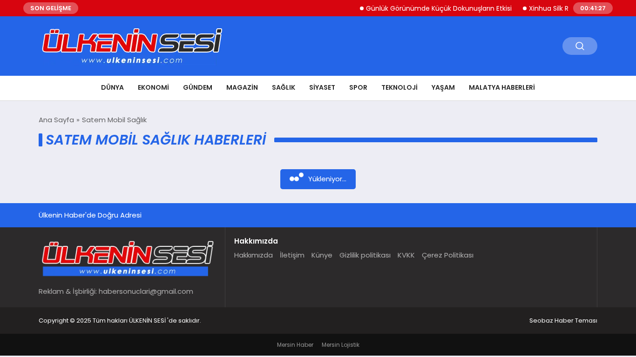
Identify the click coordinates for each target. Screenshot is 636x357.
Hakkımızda (253, 255)
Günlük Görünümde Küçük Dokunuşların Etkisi (434, 8)
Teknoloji (399, 87)
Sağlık (283, 87)
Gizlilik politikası (365, 255)
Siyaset (322, 87)
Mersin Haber (295, 345)
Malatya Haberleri (502, 87)
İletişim (292, 255)
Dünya (112, 87)
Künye (321, 255)
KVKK (406, 255)
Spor (358, 87)
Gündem (197, 87)
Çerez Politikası (448, 255)
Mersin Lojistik (340, 345)
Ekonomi (153, 87)
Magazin (242, 87)
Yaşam (443, 87)
